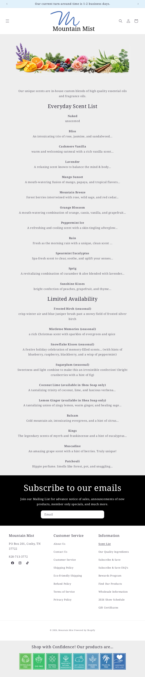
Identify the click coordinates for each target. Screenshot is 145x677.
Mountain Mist (66, 630)
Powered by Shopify (84, 630)
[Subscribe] (100, 514)
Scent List (104, 543)
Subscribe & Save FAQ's (113, 567)
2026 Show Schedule (111, 599)
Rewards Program (109, 575)
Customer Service (65, 559)
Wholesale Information (113, 591)
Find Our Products (110, 583)
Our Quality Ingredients (113, 551)
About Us (59, 543)
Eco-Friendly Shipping (68, 575)
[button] (7, 21)
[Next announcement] (138, 4)
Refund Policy (62, 583)
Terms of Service (64, 591)
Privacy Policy (62, 599)
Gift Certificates (108, 607)
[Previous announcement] (7, 4)
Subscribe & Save (109, 559)
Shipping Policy (63, 567)
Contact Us (60, 551)
